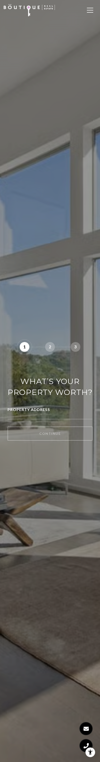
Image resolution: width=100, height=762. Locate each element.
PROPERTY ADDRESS (29, 409)
